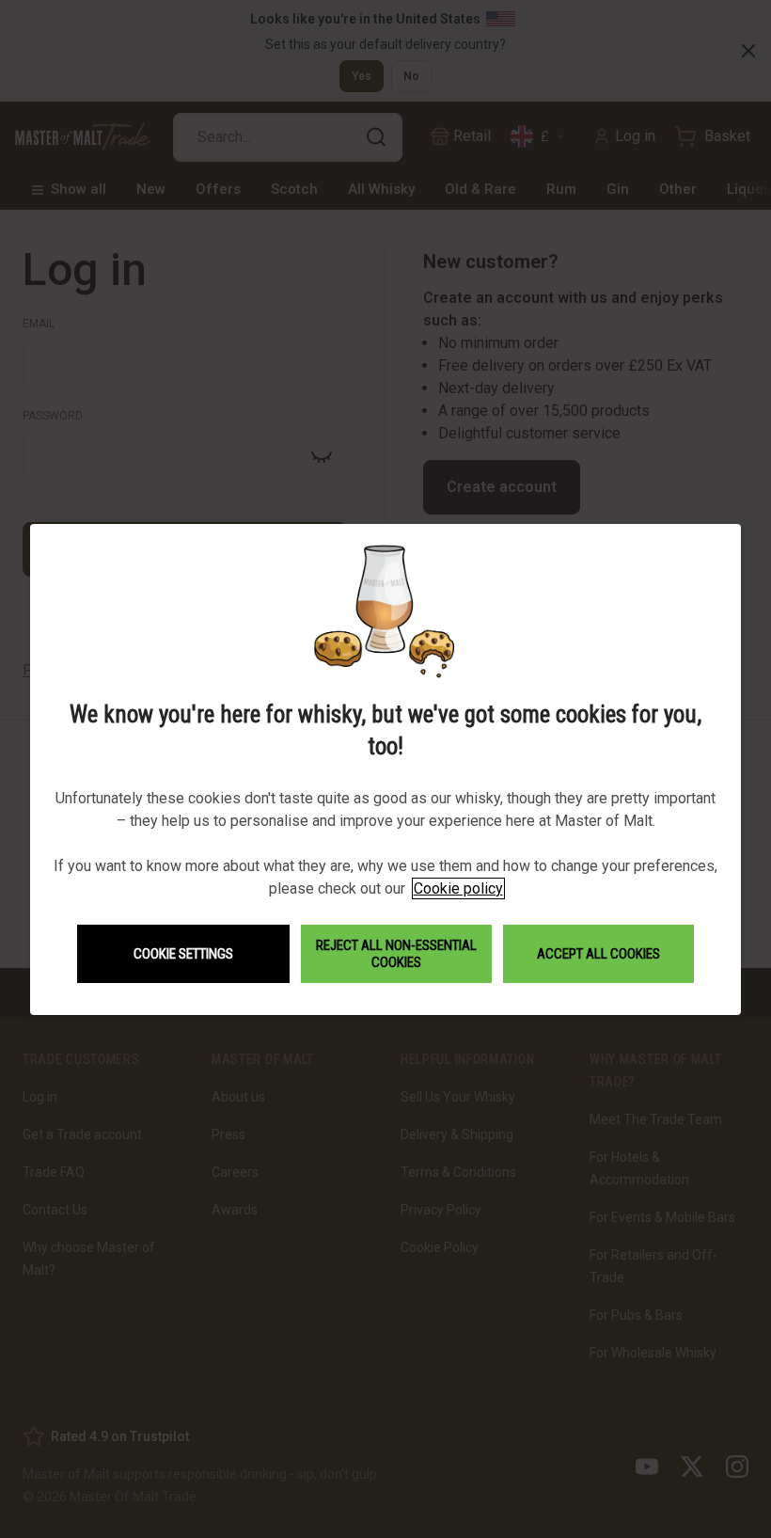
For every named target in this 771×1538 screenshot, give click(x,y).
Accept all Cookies (598, 953)
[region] (385, 769)
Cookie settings (183, 953)
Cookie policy (458, 888)
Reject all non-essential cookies (396, 954)
